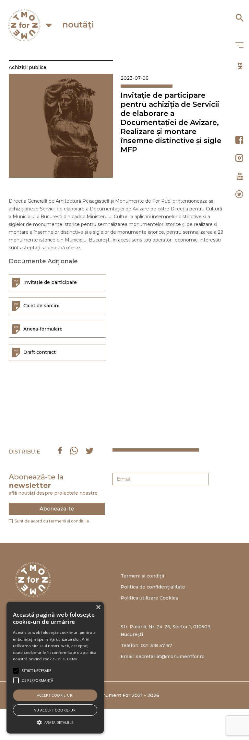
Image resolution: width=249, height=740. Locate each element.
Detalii (72, 658)
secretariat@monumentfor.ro (170, 656)
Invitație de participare (50, 282)
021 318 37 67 (156, 645)
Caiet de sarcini (41, 305)
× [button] (98, 607)
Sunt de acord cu (52, 521)
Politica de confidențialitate (153, 587)
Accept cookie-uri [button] (55, 695)
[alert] (55, 668)
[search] (239, 15)
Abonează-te (57, 509)
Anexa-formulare (43, 328)
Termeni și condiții (142, 576)
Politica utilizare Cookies (149, 598)
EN (240, 66)
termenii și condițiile (69, 521)
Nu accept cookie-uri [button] (55, 710)
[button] (36, 670)
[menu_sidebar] (239, 45)
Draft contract (39, 352)
